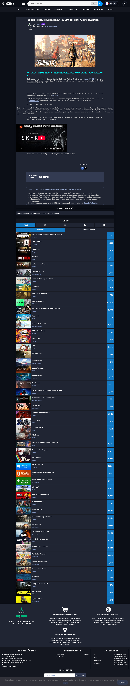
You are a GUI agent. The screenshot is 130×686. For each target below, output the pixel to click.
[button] (124, 3)
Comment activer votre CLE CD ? (13, 662)
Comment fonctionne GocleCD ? (13, 655)
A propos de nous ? (8, 656)
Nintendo (97, 664)
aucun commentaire (51, 26)
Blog (43, 24)
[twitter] (86, 168)
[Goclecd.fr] (8, 3)
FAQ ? (4, 664)
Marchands (59, 656)
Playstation (98, 660)
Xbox (96, 657)
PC (95, 655)
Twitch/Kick (60, 655)
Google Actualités (91, 203)
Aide (123, 683)
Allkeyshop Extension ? (9, 666)
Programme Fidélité (120, 655)
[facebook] (82, 168)
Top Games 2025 (120, 662)
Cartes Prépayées (120, 656)
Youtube (86, 655)
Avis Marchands (119, 660)
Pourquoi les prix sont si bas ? (12, 659)
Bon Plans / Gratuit (120, 659)
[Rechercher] (100, 3)
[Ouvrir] (23, 3)
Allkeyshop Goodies (121, 664)
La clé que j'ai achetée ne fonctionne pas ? (16, 660)
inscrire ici (56, 95)
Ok (65, 683)
